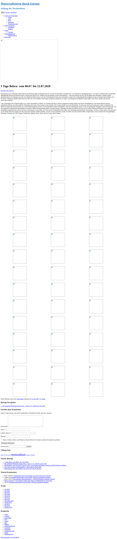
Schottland (11, 27)
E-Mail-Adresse (6, 433)
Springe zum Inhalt (10, 12)
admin (43, 399)
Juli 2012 (7, 504)
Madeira (10, 29)
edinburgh (3, 454)
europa (6, 521)
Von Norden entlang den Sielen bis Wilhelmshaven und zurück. (34, 480)
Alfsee (10, 17)
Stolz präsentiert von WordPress (10, 537)
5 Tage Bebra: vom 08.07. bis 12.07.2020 (16, 462)
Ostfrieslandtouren (9, 34)
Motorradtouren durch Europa (20, 3)
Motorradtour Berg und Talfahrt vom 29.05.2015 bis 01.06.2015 (22, 468)
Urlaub (6, 30)
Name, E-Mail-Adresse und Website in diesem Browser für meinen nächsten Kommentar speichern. (31, 440)
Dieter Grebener (9, 480)
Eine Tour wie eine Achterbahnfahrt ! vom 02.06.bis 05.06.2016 (22, 467)
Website (3, 436)
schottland (32, 454)
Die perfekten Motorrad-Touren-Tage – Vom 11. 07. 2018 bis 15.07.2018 (23, 406)
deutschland (20, 399)
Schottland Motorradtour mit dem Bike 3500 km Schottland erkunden (30, 477)
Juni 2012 (7, 506)
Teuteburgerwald (13, 24)
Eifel (9, 19)
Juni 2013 (7, 499)
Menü (2, 12)
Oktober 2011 (8, 507)
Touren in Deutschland (11, 16)
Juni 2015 (7, 496)
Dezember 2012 (9, 501)
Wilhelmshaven (12, 35)
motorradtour (18, 454)
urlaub (6, 532)
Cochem (10, 32)
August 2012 (8, 502)
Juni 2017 (7, 492)
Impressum (7, 37)
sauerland (28, 454)
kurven (9, 454)
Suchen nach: (5, 446)
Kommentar (4, 426)
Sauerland (11, 22)
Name (3, 429)
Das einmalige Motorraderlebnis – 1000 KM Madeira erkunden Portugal (34, 479)
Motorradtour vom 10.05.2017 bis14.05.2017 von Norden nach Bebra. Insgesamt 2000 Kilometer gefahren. (35, 465)
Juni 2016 (7, 494)
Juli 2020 (7, 489)
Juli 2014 (7, 497)
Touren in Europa (9, 25)
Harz (9, 20)
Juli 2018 (7, 491)
